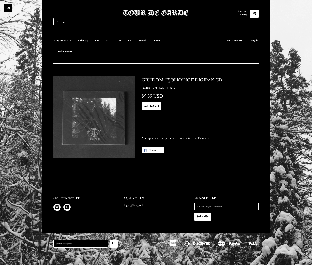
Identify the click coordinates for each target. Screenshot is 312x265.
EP (129, 41)
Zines (156, 41)
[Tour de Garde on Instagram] (57, 208)
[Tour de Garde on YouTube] (67, 208)
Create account (234, 41)
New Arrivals (62, 41)
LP (119, 41)
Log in (255, 41)
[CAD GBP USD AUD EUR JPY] (156, 23)
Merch (142, 41)
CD (97, 41)
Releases (83, 41)
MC (108, 41)
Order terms (64, 52)
